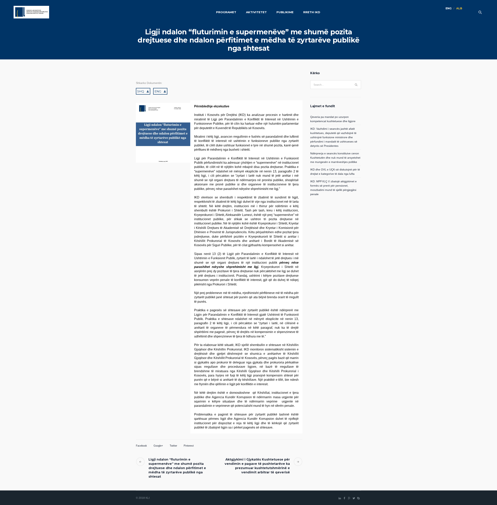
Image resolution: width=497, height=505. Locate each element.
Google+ (158, 445)
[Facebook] (344, 498)
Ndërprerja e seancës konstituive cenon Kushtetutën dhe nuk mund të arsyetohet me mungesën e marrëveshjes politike (335, 157)
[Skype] (358, 498)
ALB (459, 8)
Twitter (173, 445)
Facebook (141, 445)
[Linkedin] (340, 498)
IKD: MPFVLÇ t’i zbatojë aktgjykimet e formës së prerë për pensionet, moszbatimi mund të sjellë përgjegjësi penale (333, 188)
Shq (140, 91)
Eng (158, 91)
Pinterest (189, 445)
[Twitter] (354, 498)
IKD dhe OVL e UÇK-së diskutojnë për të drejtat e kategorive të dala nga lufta (335, 171)
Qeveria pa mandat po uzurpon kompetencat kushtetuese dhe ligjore (332, 119)
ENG (449, 8)
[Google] (349, 498)
